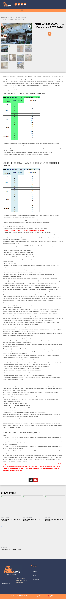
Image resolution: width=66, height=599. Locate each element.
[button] (22, 10)
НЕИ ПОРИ (19, 17)
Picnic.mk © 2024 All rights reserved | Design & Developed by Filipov (33, 596)
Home (2, 17)
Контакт (35, 575)
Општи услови (36, 579)
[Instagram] (16, 4)
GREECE (7, 17)
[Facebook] (22, 4)
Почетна (35, 571)
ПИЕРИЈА (12, 17)
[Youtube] (19, 4)
